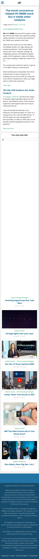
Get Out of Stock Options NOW (19, 364)
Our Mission (5, 556)
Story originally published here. (13, 29)
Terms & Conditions (22, 556)
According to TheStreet (11, 97)
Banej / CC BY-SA (19, 25)
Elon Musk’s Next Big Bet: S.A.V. (19, 464)
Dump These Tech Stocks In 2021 (19, 394)
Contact (12, 556)
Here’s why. (7, 85)
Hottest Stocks (20, 331)
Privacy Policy (33, 556)
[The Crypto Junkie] (19, 2)
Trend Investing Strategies (19, 298)
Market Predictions (19, 462)
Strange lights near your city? (19, 333)
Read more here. (8, 128)
